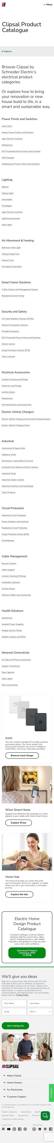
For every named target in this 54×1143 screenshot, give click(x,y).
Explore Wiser (18, 822)
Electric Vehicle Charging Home (16, 425)
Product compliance (9, 1112)
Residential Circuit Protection (15, 528)
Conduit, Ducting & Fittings (14, 576)
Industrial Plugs (9, 474)
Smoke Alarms (8, 344)
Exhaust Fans (8, 260)
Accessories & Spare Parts (13, 448)
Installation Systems (11, 582)
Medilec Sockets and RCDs (14, 637)
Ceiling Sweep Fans (10, 254)
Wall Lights (7, 225)
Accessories (7, 618)
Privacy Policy (22, 995)
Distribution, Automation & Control (17, 461)
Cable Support (8, 570)
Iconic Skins (7, 126)
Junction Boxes (8, 392)
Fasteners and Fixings (11, 386)
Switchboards (8, 541)
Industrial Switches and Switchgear (17, 486)
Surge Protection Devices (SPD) (16, 350)
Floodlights (7, 206)
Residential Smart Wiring (13, 296)
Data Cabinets (8, 672)
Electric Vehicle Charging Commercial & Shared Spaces (26, 419)
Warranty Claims (8, 1115)
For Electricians (15, 1089)
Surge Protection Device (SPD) (15, 534)
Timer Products (8, 492)
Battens (5, 187)
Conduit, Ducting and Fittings (15, 380)
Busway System (9, 564)
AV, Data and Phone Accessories (16, 660)
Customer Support (16, 1096)
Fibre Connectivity (10, 685)
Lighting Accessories (11, 219)
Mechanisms (7, 145)
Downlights (7, 200)
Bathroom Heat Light (11, 248)
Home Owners (14, 1082)
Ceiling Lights (8, 193)
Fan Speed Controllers (12, 267)
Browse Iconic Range (22, 755)
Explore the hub (19, 894)
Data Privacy (39, 1112)
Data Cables (7, 679)
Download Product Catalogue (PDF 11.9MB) (27, 953)
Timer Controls (8, 357)
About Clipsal (14, 1075)
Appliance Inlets (9, 455)
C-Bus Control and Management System (20, 290)
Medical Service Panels (12, 631)
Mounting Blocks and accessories (16, 405)
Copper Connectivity (11, 666)
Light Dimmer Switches (12, 139)
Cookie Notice (25, 1112)
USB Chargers (8, 158)
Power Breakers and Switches (15, 522)
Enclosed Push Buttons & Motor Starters (20, 467)
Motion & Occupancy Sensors (15, 325)
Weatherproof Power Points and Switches (21, 164)
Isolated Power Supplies (13, 624)
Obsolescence (23, 1115)
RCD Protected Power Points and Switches (21, 151)
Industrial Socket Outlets (13, 480)
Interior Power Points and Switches (18, 133)
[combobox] (39, 1011)
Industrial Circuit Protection (14, 515)
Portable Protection (10, 331)
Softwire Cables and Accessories (16, 595)
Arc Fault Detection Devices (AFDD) (18, 319)
